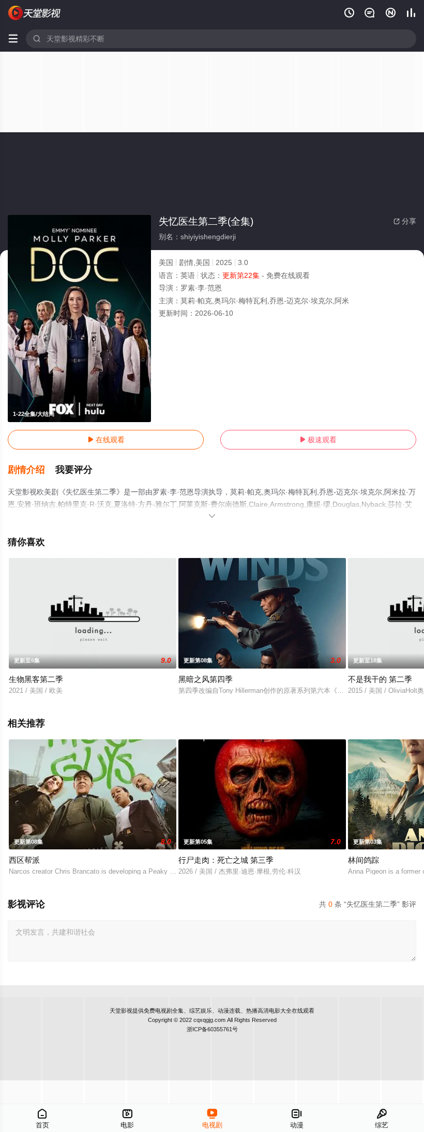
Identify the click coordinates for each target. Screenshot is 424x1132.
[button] (31, 470)
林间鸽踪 (363, 860)
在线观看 (106, 440)
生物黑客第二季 (36, 679)
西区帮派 (24, 860)
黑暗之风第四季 (205, 679)
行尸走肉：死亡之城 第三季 (226, 860)
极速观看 (318, 440)
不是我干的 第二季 (380, 679)
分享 (404, 221)
